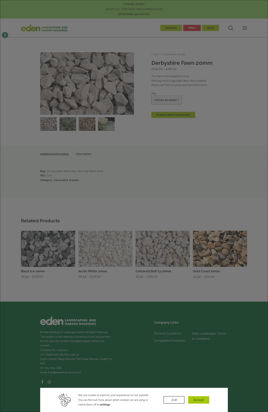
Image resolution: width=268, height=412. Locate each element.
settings (105, 404)
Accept (198, 400)
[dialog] (134, 206)
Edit (174, 400)
